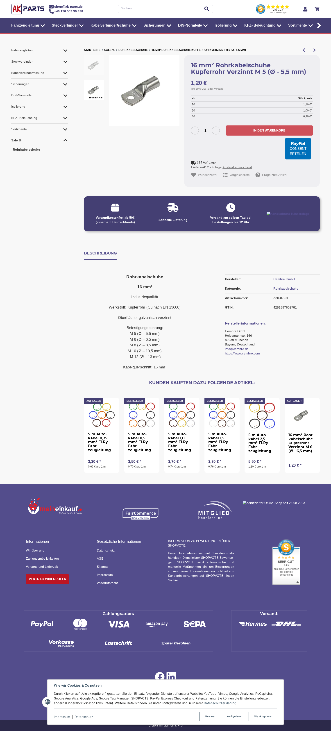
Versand (218, 88)
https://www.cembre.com (242, 353)
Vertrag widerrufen (47, 579)
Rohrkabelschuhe (285, 288)
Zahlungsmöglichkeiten (42, 558)
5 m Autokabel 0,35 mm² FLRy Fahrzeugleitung (99, 442)
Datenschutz (84, 717)
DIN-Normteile (21, 95)
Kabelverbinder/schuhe (27, 73)
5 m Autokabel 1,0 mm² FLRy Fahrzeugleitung (179, 442)
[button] (318, 25)
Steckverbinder (22, 61)
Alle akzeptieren (263, 716)
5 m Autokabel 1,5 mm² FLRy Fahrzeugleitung (219, 442)
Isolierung (18, 106)
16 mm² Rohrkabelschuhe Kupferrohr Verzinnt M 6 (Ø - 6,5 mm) (301, 443)
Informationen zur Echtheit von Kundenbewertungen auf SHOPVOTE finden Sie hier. (201, 575)
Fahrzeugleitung (22, 50)
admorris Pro (173, 725)
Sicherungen (20, 84)
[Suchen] (207, 9)
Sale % (16, 140)
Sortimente (19, 129)
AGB (100, 558)
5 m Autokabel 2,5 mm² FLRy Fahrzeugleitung (259, 443)
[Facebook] (160, 677)
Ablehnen (209, 716)
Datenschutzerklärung (220, 703)
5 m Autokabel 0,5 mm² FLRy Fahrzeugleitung (139, 442)
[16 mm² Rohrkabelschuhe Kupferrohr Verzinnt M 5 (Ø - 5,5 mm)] (144, 90)
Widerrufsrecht (107, 583)
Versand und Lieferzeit (42, 566)
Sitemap (103, 566)
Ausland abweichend (237, 167)
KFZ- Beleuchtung (24, 118)
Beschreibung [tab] (100, 253)
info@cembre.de (237, 349)
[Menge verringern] (195, 130)
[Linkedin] (171, 677)
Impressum (62, 717)
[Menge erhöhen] (216, 130)
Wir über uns (35, 550)
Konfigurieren (234, 716)
